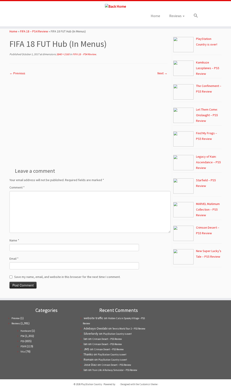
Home (155, 16)
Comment (17, 187)
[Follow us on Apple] (55, 17)
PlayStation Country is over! (117, 333)
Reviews (175, 16)
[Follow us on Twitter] (37, 17)
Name (14, 240)
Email (13, 259)
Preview (16, 318)
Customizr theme (148, 384)
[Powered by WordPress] (117, 383)
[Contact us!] (61, 17)
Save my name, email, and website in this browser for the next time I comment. (67, 277)
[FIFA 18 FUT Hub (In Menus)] (88, 120)
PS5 (22, 341)
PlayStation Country (91, 384)
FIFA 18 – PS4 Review (34, 31)
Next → (162, 73)
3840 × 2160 (62, 54)
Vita (23, 351)
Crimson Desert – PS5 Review (107, 339)
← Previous (17, 73)
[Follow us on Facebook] (43, 17)
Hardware (26, 330)
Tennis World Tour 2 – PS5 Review (128, 328)
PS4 (22, 336)
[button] (193, 15)
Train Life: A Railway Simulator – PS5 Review (114, 370)
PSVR (23, 346)
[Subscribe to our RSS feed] (49, 17)
